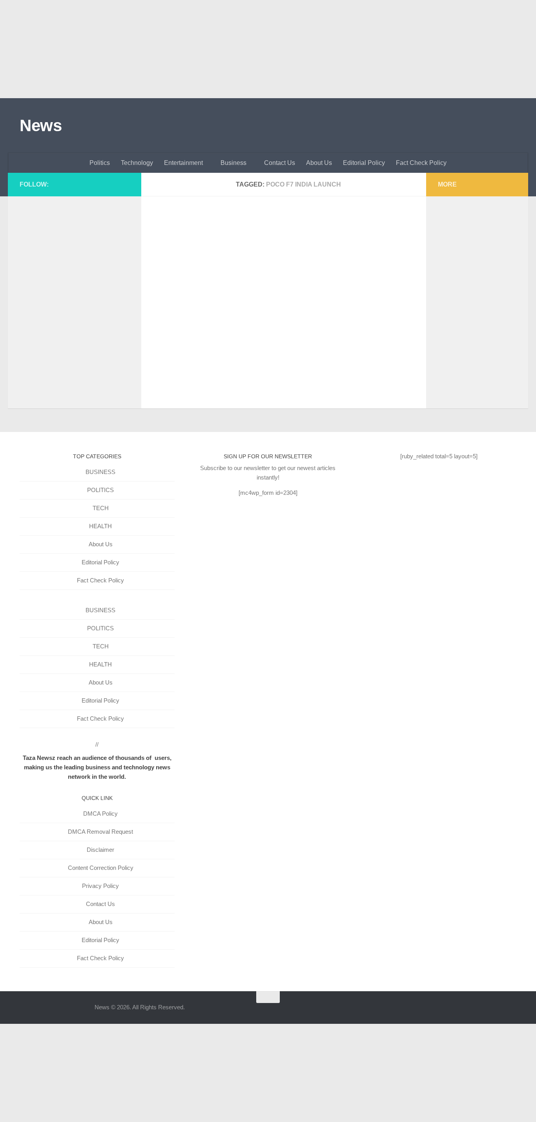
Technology (137, 162)
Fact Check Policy (421, 162)
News (41, 125)
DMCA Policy (100, 813)
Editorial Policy (364, 162)
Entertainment (183, 162)
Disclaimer (100, 849)
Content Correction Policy (100, 867)
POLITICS (100, 490)
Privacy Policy (100, 885)
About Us (319, 162)
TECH (101, 508)
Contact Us (279, 162)
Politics (99, 162)
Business (233, 162)
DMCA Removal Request (100, 831)
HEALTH (100, 526)
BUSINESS (100, 472)
